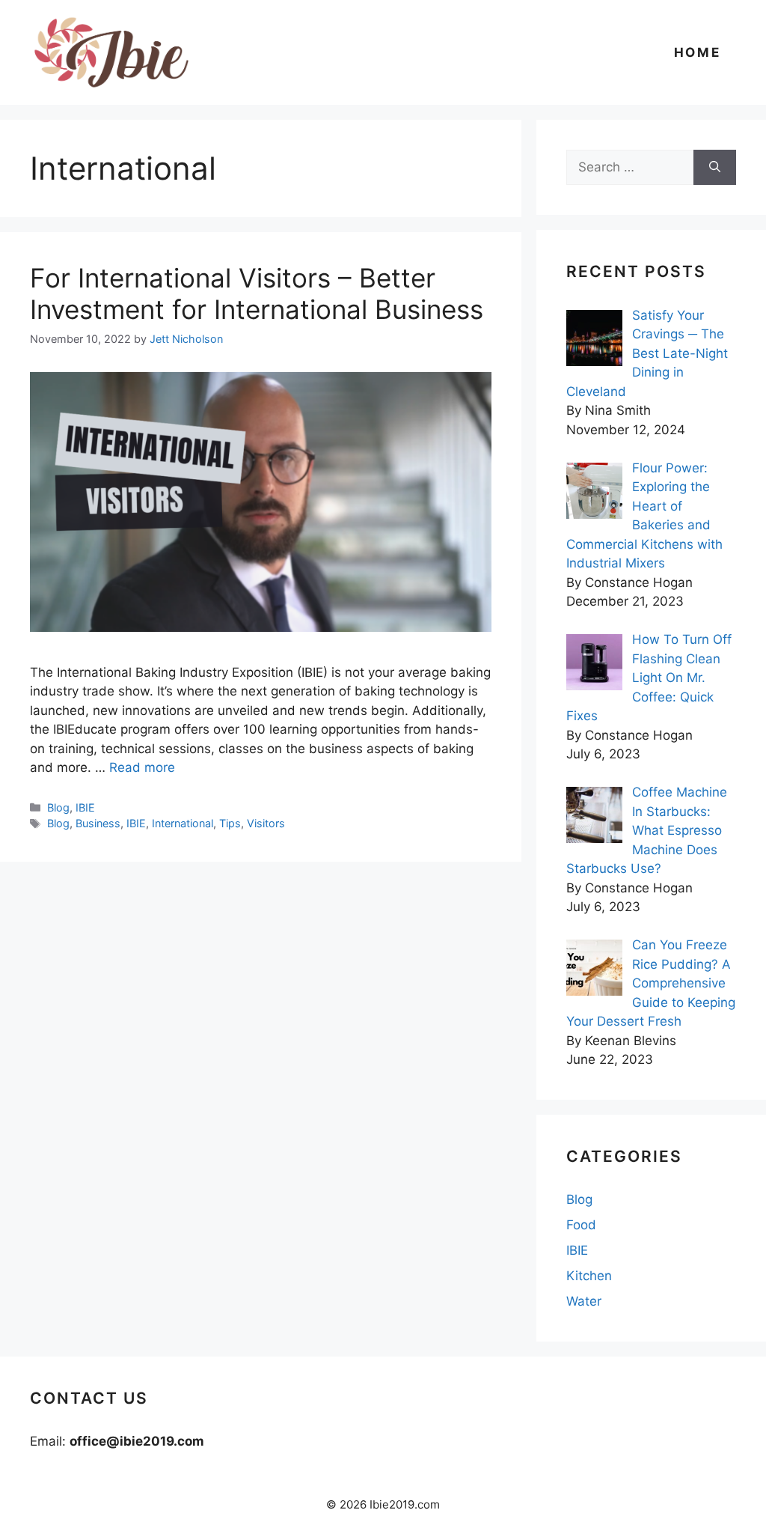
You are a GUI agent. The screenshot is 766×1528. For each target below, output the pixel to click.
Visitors (266, 823)
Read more (142, 767)
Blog (58, 807)
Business (98, 823)
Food (581, 1224)
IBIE (85, 807)
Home (697, 52)
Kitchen (589, 1275)
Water (583, 1301)
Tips (230, 823)
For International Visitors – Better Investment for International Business (256, 293)
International (182, 823)
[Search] (714, 168)
